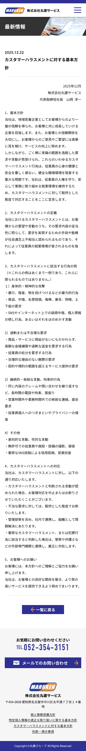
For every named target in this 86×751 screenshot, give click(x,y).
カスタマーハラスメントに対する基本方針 (43, 725)
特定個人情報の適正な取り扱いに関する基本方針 (43, 720)
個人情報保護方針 (43, 714)
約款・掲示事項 (43, 731)
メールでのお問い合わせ (45, 663)
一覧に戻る (45, 609)
